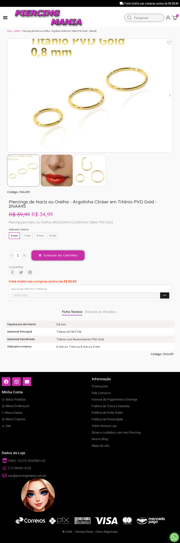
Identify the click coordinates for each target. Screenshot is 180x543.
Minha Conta (12, 392)
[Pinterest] (29, 272)
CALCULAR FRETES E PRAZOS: (29, 289)
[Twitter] (21, 272)
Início (9, 31)
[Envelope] (26, 381)
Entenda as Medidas (100, 312)
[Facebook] (12, 272)
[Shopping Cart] (175, 17)
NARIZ (17, 31)
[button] (10, 95)
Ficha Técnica (72, 312)
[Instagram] (16, 381)
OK (164, 295)
